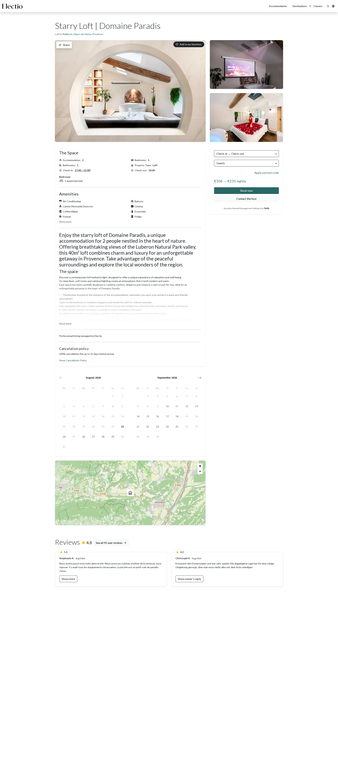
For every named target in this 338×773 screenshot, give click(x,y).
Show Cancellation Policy (73, 360)
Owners (318, 6)
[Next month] (199, 378)
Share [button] (66, 44)
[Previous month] (61, 378)
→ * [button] (83, 170)
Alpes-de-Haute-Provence (88, 34)
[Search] (328, 6)
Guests (220, 163)
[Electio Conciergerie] (12, 6)
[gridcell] (113, 396)
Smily (266, 208)
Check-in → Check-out (230, 153)
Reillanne (67, 34)
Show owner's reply (189, 578)
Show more (65, 221)
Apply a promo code (266, 172)
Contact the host (246, 198)
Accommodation (278, 6)
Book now (246, 190)
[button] (310, 6)
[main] (169, 392)
